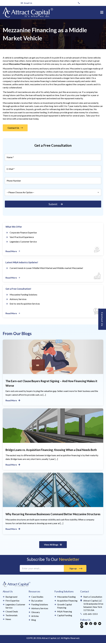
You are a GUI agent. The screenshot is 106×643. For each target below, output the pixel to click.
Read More (11, 400)
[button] (102, 12)
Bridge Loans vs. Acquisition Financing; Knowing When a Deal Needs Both (51, 449)
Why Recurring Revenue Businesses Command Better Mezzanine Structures (53, 514)
